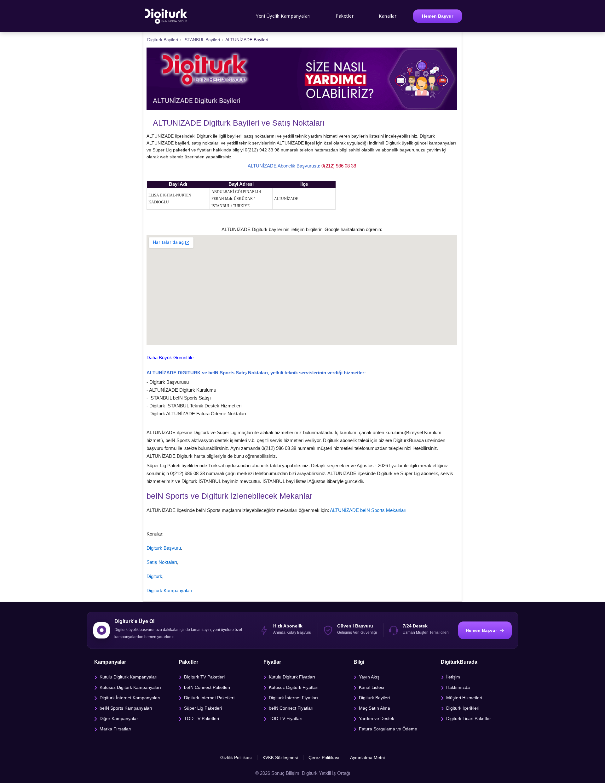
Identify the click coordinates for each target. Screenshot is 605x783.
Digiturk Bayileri (374, 697)
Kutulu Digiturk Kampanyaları (129, 676)
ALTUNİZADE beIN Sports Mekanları (368, 510)
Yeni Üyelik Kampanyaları (283, 16)
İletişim (453, 676)
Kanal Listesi (371, 686)
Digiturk (154, 576)
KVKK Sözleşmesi (280, 757)
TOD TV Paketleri (201, 718)
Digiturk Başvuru (164, 548)
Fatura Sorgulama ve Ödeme (388, 728)
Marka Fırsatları (115, 728)
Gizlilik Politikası (236, 757)
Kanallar (387, 16)
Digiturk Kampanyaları (169, 590)
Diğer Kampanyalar (119, 718)
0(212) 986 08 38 (338, 165)
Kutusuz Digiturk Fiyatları (294, 686)
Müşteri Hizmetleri (464, 697)
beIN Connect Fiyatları (291, 707)
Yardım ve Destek (376, 718)
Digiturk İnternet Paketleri (209, 697)
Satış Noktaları (162, 562)
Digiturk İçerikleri (462, 707)
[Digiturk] (166, 16)
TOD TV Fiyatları (285, 718)
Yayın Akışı (370, 676)
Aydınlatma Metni (367, 757)
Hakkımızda (458, 686)
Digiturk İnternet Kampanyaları (130, 697)
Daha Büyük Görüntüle (170, 357)
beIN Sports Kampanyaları (126, 707)
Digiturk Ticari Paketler (468, 718)
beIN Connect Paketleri (207, 686)
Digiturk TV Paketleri (204, 676)
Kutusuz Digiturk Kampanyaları (130, 686)
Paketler (345, 16)
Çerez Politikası (323, 757)
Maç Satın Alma (374, 707)
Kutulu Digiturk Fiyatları (292, 676)
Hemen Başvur (437, 16)
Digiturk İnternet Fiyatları (293, 697)
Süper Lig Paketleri (203, 707)
